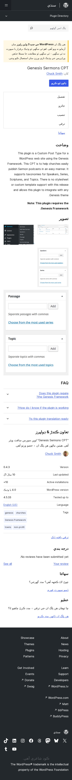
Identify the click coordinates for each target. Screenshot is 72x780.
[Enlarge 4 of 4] (64, 294)
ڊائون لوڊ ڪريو (58, 83)
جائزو (62, 105)
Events (29, 674)
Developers (61, 680)
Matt (64, 704)
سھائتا (61, 133)
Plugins (29, 650)
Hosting (64, 650)
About (65, 638)
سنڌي (56, 732)
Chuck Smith (54, 73)
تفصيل (61, 96)
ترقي (62, 123)
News (65, 644)
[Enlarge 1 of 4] (64, 229)
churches (21, 512)
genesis (9, 512)
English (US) (10, 504)
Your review (61, 563)
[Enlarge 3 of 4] (64, 252)
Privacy (64, 656)
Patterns (28, 656)
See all (7, 563)
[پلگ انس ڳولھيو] (31, 28)
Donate (27, 680)
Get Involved (25, 668)
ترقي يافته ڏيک (60, 537)
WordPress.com (57, 697)
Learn (65, 668)
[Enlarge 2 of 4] (30, 229)
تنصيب (61, 115)
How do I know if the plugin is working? (43, 407)
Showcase (27, 638)
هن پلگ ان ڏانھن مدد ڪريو (53, 616)
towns (8, 527)
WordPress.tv (58, 686)
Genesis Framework (15, 520)
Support (63, 674)
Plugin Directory (59, 15)
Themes (29, 644)
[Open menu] (5, 5)
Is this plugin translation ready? (49, 418)
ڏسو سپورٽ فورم (58, 590)
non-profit (19, 527)
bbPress (61, 710)
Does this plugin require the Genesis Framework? (53, 395)
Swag (29, 686)
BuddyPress (59, 716)
